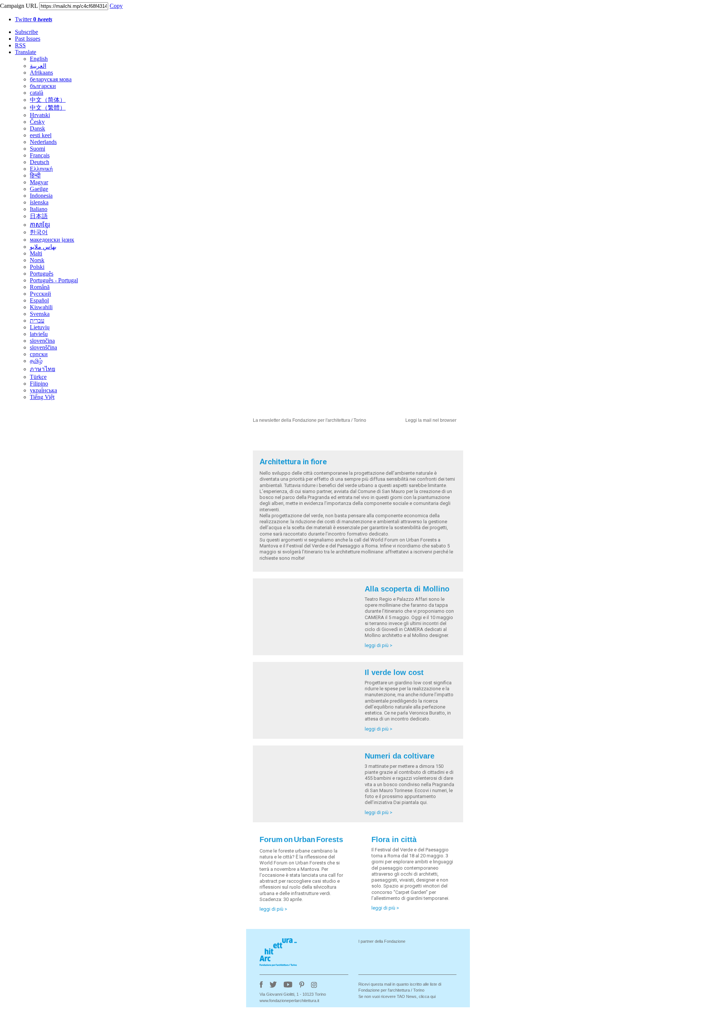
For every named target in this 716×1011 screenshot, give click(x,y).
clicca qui (427, 996)
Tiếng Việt (42, 397)
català (36, 93)
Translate (25, 52)
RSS (20, 45)
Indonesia (41, 195)
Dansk (37, 128)
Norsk (37, 260)
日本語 (39, 216)
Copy (116, 6)
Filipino (39, 383)
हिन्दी (35, 175)
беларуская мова (51, 79)
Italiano (38, 209)
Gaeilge (39, 189)
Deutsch (39, 162)
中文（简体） (48, 100)
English (39, 59)
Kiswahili (41, 307)
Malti (36, 253)
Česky (37, 122)
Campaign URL (19, 6)
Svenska (40, 314)
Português (41, 273)
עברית (37, 320)
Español (39, 300)
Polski (37, 267)
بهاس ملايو (43, 247)
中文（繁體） (48, 107)
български (43, 86)
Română (40, 287)
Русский (40, 294)
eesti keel (40, 135)
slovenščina (43, 347)
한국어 (39, 232)
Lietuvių (40, 327)
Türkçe (38, 377)
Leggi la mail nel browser (430, 420)
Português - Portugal (54, 280)
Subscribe (26, 32)
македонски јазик (52, 239)
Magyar (39, 182)
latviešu (39, 334)
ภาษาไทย (42, 369)
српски (39, 354)
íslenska (39, 202)
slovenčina (42, 340)
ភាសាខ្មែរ (40, 225)
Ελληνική (41, 169)
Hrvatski (40, 115)
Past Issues (27, 38)
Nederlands (43, 142)
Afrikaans (41, 72)
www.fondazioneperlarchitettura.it (289, 1000)
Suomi (37, 148)
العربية (38, 66)
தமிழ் (36, 361)
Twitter (33, 19)
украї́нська (43, 390)
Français (40, 155)
